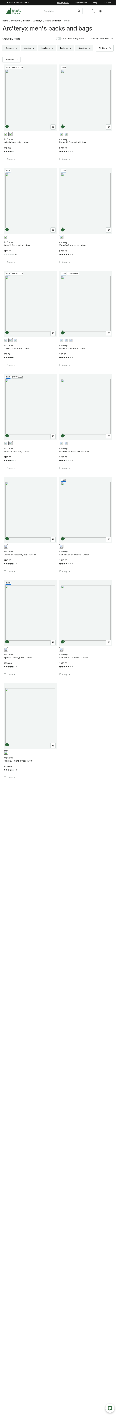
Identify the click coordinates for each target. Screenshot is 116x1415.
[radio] (6, 134)
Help (95, 3)
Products (15, 20)
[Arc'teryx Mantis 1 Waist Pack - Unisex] (30, 319)
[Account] (101, 11)
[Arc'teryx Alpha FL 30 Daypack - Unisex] (30, 628)
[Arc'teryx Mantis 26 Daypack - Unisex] (85, 112)
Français (107, 3)
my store (79, 38)
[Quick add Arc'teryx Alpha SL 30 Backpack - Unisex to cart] (108, 539)
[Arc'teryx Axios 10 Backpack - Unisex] (30, 216)
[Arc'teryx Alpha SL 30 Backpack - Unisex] (85, 525)
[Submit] (79, 11)
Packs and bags (53, 20)
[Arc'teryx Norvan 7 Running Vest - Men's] (30, 731)
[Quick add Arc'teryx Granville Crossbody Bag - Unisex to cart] (53, 539)
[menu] (108, 11)
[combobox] (64, 11)
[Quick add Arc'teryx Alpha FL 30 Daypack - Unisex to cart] (53, 642)
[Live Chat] (109, 1408)
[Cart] (94, 11)
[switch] (65, 38)
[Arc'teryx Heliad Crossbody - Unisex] (30, 112)
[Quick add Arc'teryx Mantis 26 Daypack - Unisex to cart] (108, 127)
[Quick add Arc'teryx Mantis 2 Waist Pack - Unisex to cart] (108, 333)
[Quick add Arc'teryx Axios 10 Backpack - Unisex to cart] (53, 230)
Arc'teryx (37, 20)
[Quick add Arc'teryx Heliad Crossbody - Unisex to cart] (53, 127)
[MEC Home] (13, 11)
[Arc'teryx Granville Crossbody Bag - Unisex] (30, 525)
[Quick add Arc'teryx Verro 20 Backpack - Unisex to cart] (108, 230)
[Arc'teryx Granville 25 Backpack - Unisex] (85, 422)
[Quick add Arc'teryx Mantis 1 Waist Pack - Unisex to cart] (53, 333)
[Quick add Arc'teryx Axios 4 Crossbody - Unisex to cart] (53, 436)
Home (5, 20)
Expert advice (81, 3)
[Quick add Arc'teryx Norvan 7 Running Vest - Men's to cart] (53, 745)
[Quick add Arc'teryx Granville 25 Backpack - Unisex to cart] (108, 436)
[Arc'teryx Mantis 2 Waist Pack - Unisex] (85, 319)
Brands (26, 20)
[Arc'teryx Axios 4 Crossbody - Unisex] (30, 422)
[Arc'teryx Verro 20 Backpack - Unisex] (85, 216)
